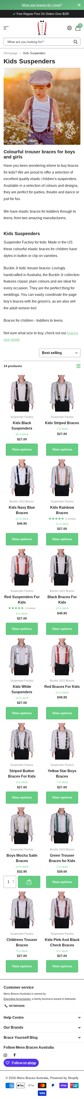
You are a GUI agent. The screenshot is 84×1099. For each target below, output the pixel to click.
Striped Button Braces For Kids (22, 773)
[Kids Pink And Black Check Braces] (62, 910)
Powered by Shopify (64, 1078)
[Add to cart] (29, 882)
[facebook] (14, 1055)
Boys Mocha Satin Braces (21, 858)
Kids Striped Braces (62, 423)
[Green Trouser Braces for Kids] (62, 825)
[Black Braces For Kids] (62, 567)
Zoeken (75, 42)
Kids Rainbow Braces (62, 510)
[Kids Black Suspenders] (22, 393)
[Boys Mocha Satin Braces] (22, 825)
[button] (14, 878)
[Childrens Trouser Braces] (22, 910)
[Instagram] (5, 1055)
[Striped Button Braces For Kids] (22, 741)
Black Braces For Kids (62, 599)
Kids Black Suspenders (21, 425)
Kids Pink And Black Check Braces (62, 942)
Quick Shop (6, 28)
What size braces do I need (41, 5)
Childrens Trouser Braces (21, 942)
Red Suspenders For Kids (22, 599)
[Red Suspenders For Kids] (22, 567)
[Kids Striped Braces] (62, 393)
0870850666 (17, 1006)
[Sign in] (69, 27)
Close (79, 5)
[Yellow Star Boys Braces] (62, 741)
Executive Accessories (17, 999)
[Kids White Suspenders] (22, 656)
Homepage (10, 53)
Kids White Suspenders (21, 689)
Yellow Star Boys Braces (62, 773)
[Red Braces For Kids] (62, 656)
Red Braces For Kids (62, 687)
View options (22, 449)
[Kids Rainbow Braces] (62, 477)
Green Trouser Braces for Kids (62, 858)
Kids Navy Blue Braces (22, 510)
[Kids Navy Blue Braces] (22, 477)
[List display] (78, 366)
